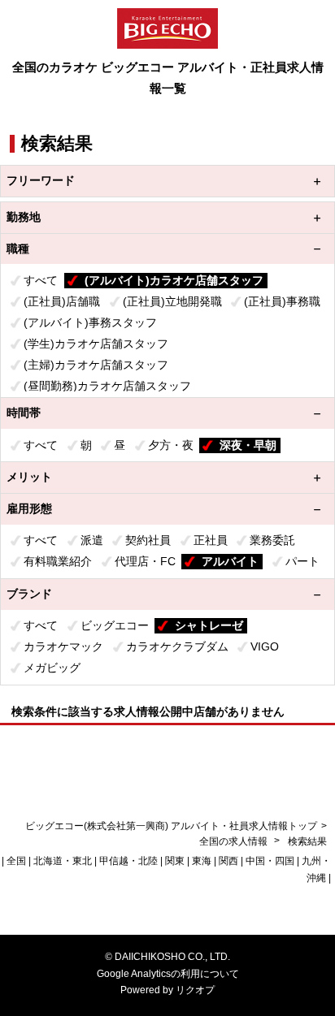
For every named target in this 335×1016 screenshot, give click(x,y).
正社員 (211, 540)
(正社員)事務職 (282, 301)
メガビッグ (52, 667)
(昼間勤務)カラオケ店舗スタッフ (107, 385)
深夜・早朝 (248, 445)
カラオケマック (63, 646)
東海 (201, 861)
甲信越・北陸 (128, 861)
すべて (41, 280)
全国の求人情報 (234, 841)
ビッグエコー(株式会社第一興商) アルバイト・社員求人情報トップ (171, 826)
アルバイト (230, 561)
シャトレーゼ (209, 625)
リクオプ (195, 990)
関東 (175, 861)
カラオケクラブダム (177, 646)
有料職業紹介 (58, 561)
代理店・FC (145, 561)
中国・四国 (270, 861)
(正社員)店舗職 (62, 301)
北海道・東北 (62, 861)
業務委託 (272, 540)
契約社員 (148, 540)
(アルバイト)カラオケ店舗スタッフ (174, 280)
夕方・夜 (171, 445)
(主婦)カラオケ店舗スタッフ (96, 364)
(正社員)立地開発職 (172, 301)
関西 (228, 861)
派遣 (91, 540)
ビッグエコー (114, 625)
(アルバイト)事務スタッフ (90, 322)
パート (302, 561)
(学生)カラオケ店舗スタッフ (96, 343)
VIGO (264, 646)
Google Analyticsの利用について (168, 973)
